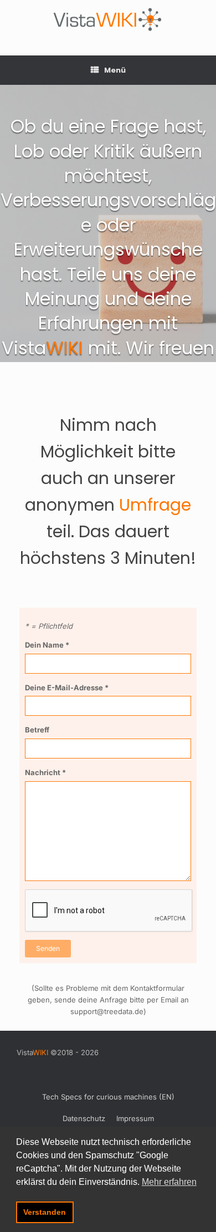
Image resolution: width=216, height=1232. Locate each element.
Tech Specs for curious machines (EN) (108, 1096)
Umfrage (155, 505)
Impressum (135, 1118)
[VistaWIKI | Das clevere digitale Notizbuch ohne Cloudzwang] (108, 19)
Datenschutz (84, 1118)
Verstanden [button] (44, 1212)
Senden (48, 948)
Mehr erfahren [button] (169, 1182)
